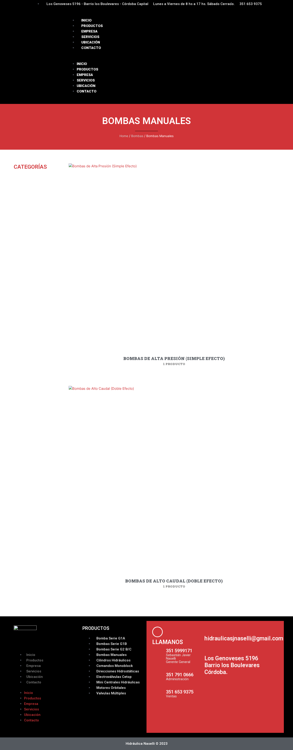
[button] (174, 58)
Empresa (89, 31)
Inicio (86, 20)
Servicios (90, 37)
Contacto (91, 48)
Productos (92, 26)
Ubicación (90, 42)
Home (123, 136)
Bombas (137, 136)
